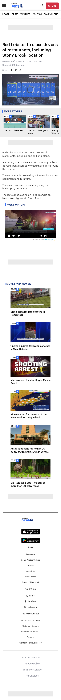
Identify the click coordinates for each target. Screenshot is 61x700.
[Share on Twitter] (16, 70)
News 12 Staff (8, 61)
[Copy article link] (20, 70)
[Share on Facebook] (11, 70)
